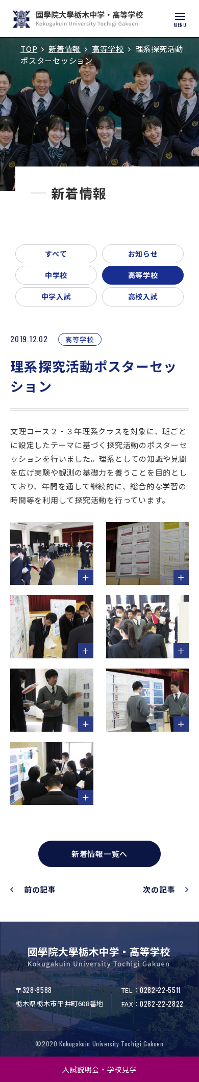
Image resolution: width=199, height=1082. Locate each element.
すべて (56, 253)
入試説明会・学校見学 (99, 1069)
